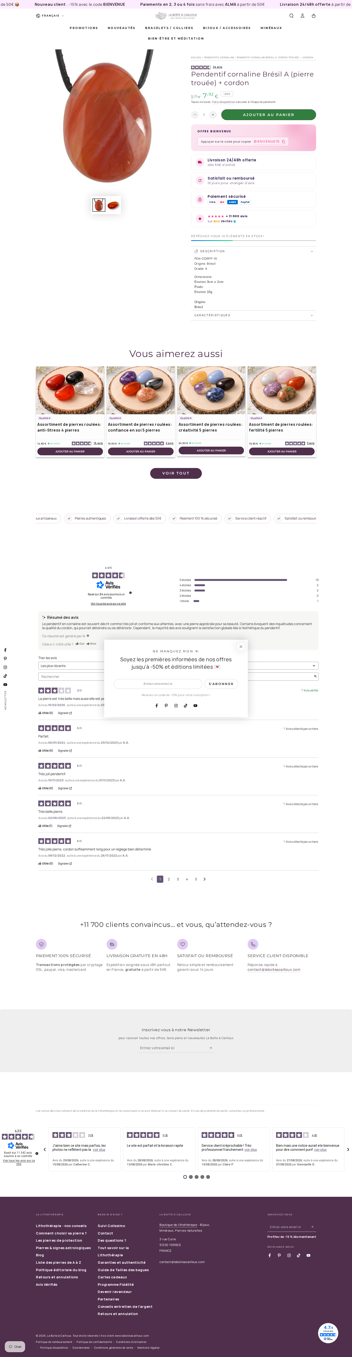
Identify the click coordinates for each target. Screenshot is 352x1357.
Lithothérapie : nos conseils (61, 1225)
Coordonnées (81, 1347)
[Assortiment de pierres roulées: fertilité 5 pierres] (282, 390)
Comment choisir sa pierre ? (61, 1233)
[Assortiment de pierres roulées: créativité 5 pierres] (211, 390)
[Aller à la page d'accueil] (176, 16)
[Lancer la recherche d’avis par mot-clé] (315, 676)
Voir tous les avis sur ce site (108, 603)
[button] (291, 16)
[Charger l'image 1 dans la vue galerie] (98, 205)
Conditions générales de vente (113, 1347)
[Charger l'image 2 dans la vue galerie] (113, 205)
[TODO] (88, 636)
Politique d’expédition (54, 1347)
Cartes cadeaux (112, 1277)
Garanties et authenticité (122, 1262)
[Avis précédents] (152, 879)
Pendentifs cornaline (219, 57)
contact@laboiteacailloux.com (274, 969)
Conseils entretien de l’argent (125, 1306)
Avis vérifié (311, 690)
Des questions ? (112, 1240)
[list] (176, 957)
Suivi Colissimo (111, 1225)
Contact (105, 1233)
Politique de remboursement (54, 1342)
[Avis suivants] (205, 879)
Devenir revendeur (115, 1291)
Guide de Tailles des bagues (123, 1270)
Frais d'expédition (223, 102)
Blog (40, 1255)
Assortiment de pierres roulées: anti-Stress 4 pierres (69, 427)
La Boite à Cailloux (59, 1335)
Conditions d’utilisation (131, 1342)
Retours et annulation (118, 1313)
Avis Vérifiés (46, 1284)
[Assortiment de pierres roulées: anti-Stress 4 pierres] (70, 390)
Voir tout (176, 473)
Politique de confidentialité (94, 1342)
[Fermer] (241, 646)
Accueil (196, 57)
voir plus (99, 1150)
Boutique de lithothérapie (178, 1225)
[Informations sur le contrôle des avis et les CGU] (130, 593)
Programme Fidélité (116, 1284)
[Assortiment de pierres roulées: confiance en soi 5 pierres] (141, 390)
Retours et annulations (57, 1277)
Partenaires (108, 1299)
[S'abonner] (212, 1048)
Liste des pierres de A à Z (58, 1262)
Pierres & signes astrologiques (63, 1248)
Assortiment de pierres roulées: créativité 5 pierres (211, 427)
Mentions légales (148, 1347)
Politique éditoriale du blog (61, 1270)
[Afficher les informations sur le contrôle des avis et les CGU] (37, 1153)
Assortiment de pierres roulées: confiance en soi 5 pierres (140, 427)
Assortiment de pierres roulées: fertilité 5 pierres (281, 427)
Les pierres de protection (59, 1240)
